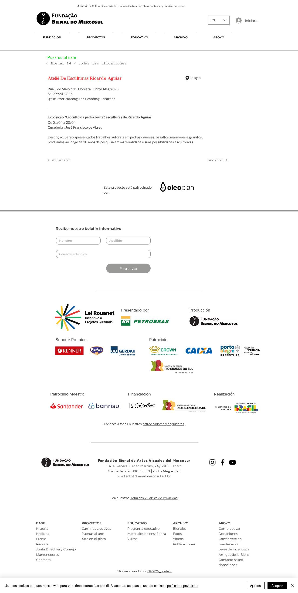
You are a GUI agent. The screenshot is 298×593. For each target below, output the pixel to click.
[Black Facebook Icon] (222, 462)
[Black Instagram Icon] (212, 462)
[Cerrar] (292, 585)
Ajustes (255, 585)
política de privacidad (182, 585)
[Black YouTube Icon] (232, 462)
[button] (52, 37)
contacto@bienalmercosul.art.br (144, 476)
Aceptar (277, 585)
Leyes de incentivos (234, 549)
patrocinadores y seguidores (163, 424)
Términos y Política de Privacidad (154, 498)
